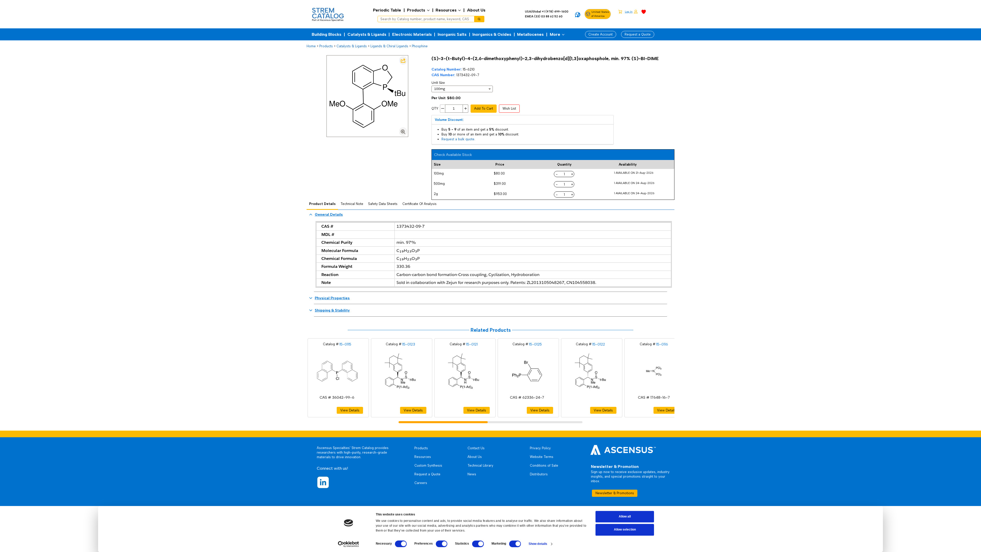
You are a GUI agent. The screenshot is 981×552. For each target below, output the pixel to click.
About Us (476, 10)
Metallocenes (530, 34)
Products (416, 10)
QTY (434, 108)
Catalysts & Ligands (366, 34)
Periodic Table (387, 10)
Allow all (625, 516)
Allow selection (625, 530)
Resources (446, 10)
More (555, 34)
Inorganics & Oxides (491, 34)
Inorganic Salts (452, 34)
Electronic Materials (412, 34)
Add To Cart (483, 108)
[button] (631, 12)
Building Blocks (326, 34)
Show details (538, 544)
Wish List (509, 108)
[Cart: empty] (620, 11)
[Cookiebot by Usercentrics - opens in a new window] (348, 544)
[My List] (643, 11)
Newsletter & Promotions (614, 493)
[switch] (442, 543)
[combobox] (424, 19)
